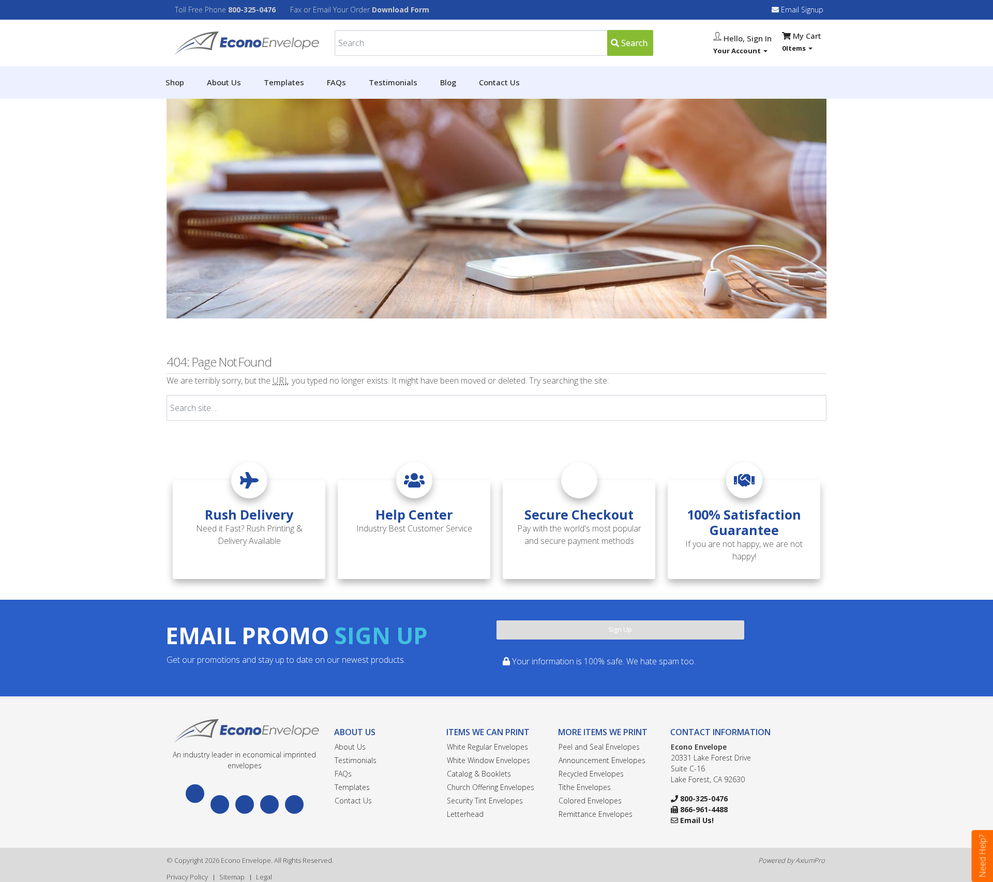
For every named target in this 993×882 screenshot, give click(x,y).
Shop (175, 82)
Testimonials (393, 82)
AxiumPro (810, 860)
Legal (264, 876)
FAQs (336, 82)
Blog (448, 82)
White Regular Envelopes (487, 747)
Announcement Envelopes (602, 760)
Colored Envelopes (590, 800)
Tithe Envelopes (585, 787)
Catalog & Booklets (479, 774)
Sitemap (232, 876)
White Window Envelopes (488, 760)
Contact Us (499, 82)
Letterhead (465, 814)
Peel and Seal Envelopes (599, 747)
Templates (284, 82)
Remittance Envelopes (596, 814)
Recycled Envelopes (591, 774)
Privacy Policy (187, 876)
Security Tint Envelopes (485, 800)
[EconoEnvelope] (244, 730)
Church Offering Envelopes (490, 787)
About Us (224, 82)
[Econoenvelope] (244, 42)
